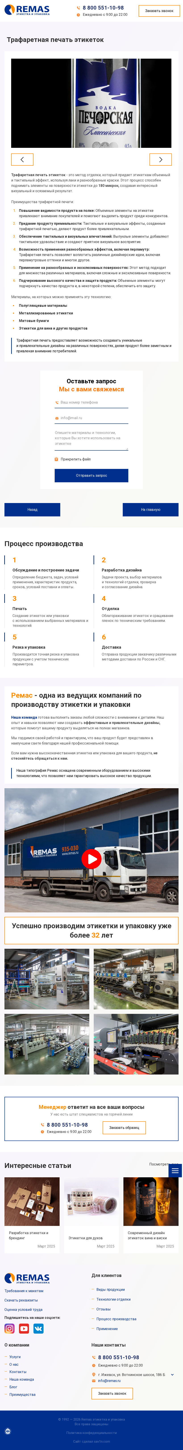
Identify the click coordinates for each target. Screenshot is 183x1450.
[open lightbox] (91, 103)
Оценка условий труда (23, 1310)
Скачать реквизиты (21, 1300)
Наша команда (24, 717)
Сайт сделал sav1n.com (91, 1442)
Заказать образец (124, 1128)
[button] (175, 1170)
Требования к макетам (23, 1291)
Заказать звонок (159, 11)
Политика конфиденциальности (91, 1433)
